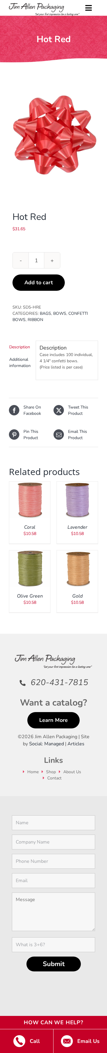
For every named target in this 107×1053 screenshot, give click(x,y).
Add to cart (38, 282)
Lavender (77, 527)
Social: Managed (46, 744)
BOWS (59, 313)
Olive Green (30, 596)
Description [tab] (19, 347)
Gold (77, 596)
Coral (29, 527)
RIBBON (35, 320)
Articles (75, 744)
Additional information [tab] (20, 363)
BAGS (45, 313)
